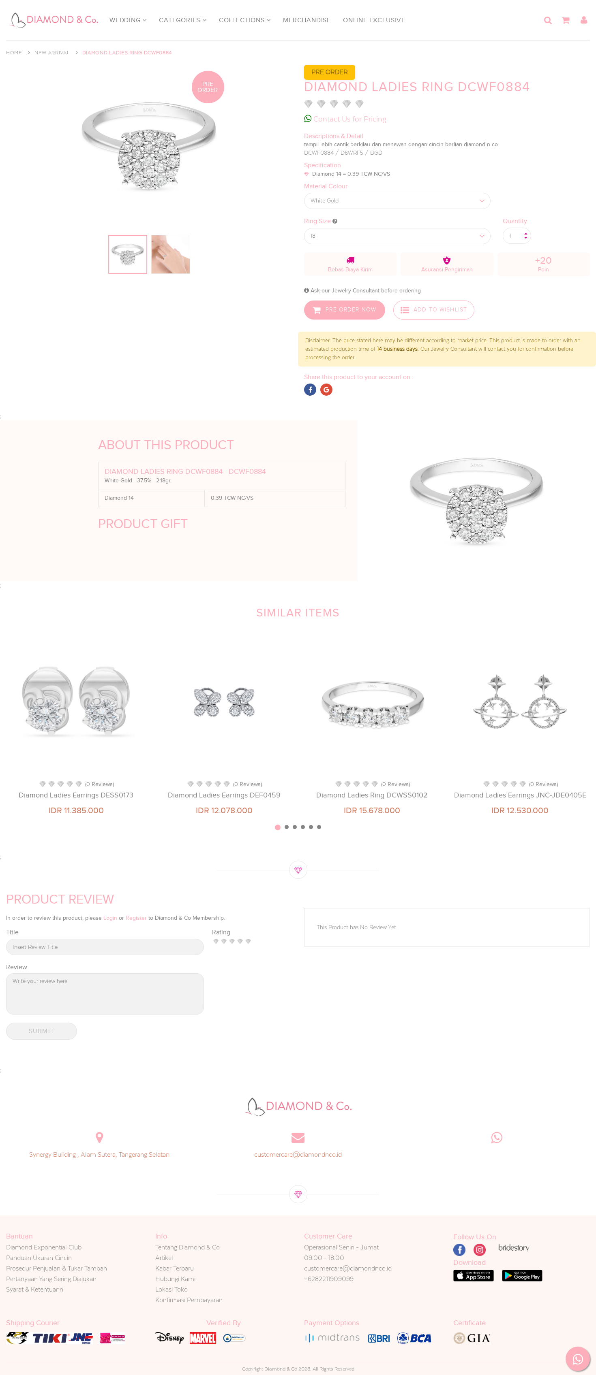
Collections (243, 20)
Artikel (164, 1258)
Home (14, 52)
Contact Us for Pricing (348, 119)
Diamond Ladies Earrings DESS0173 (76, 795)
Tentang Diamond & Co (187, 1247)
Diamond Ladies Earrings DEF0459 (224, 795)
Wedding (125, 20)
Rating (221, 932)
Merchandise (307, 20)
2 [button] (287, 827)
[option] (76, 726)
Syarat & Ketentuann (34, 1289)
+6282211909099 (329, 1279)
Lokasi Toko (171, 1289)
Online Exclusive (374, 20)
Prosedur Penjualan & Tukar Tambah (56, 1268)
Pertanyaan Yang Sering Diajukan (51, 1279)
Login (110, 918)
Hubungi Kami (175, 1279)
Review (16, 967)
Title (12, 932)
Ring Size (318, 221)
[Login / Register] (584, 20)
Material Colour (325, 186)
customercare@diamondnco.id (298, 1154)
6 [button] (319, 827)
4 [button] (303, 827)
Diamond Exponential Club (43, 1247)
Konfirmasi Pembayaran (189, 1300)
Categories (180, 20)
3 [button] (295, 827)
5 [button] (311, 827)
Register (136, 918)
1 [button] (278, 827)
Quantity (515, 221)
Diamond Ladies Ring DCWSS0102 (372, 795)
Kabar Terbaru (174, 1268)
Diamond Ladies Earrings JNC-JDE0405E (520, 795)
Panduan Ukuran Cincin (39, 1258)
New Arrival (52, 52)
